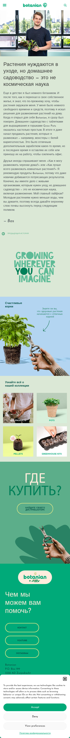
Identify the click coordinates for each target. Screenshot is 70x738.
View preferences (35, 726)
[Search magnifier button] (65, 5)
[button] (65, 679)
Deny (35, 716)
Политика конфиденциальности (35, 733)
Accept (35, 707)
